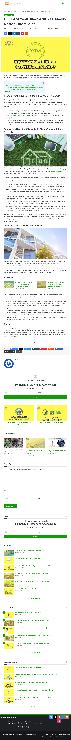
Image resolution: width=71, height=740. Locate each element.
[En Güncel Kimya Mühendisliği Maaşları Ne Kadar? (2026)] (9, 630)
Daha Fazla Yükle (35, 598)
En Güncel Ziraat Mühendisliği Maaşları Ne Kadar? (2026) (32, 643)
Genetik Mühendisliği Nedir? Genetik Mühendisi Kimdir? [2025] (34, 690)
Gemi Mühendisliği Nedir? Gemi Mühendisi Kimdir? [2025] (32, 682)
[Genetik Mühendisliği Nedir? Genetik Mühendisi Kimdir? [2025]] (9, 692)
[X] (20, 727)
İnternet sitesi (41, 498)
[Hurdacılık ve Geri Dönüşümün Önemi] (13, 443)
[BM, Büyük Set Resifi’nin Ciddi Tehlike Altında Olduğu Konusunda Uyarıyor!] (9, 284)
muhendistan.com (31, 734)
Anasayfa (7, 11)
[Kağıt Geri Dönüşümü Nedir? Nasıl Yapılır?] (9, 560)
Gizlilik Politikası (60, 737)
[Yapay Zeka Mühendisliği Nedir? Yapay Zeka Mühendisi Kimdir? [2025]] (9, 677)
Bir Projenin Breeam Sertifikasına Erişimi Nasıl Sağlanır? (23, 89)
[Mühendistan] (12, 3)
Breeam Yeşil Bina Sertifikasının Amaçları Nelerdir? (20, 85)
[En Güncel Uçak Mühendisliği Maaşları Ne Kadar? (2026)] (9, 638)
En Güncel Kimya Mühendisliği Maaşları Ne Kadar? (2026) (32, 628)
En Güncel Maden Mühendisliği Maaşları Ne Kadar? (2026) (33, 620)
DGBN (10, 328)
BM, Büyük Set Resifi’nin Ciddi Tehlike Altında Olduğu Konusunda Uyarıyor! (24, 284)
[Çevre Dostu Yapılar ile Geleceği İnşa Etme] (9, 553)
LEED (5, 328)
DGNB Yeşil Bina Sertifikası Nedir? (25, 589)
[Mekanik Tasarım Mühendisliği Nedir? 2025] (9, 669)
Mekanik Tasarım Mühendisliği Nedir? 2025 (28, 667)
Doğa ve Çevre (15, 11)
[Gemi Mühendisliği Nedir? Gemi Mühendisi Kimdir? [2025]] (9, 685)
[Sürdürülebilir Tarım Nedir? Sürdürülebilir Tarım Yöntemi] (9, 583)
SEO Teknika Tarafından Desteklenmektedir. (58, 734)
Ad (5, 491)
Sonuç (8, 91)
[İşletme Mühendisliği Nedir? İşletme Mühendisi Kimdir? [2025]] (9, 700)
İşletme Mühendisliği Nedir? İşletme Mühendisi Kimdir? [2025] (34, 697)
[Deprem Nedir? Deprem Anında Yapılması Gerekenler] (57, 443)
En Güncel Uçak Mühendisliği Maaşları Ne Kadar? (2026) (32, 635)
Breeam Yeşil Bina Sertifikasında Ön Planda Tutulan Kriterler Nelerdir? (25, 87)
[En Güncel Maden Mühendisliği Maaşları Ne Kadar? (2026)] (9, 623)
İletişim (67, 737)
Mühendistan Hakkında (48, 737)
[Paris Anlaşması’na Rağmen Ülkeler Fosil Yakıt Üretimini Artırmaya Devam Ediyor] (41, 284)
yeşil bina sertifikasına (21, 115)
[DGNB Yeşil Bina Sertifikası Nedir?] (9, 591)
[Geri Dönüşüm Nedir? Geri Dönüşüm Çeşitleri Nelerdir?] (9, 576)
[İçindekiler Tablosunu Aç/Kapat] (41, 83)
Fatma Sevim (8, 28)
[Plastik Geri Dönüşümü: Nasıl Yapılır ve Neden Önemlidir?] (9, 568)
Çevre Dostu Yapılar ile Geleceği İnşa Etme (28, 550)
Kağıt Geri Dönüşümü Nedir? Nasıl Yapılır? (28, 558)
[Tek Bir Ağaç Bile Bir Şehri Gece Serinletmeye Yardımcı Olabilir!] (35, 443)
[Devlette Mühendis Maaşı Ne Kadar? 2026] (9, 615)
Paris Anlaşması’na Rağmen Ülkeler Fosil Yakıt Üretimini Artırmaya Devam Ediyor (56, 284)
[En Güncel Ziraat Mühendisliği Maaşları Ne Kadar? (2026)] (9, 646)
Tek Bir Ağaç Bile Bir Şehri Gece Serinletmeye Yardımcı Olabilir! (34, 451)
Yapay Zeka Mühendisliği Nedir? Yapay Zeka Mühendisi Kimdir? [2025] (36, 674)
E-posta (6, 498)
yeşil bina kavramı (56, 171)
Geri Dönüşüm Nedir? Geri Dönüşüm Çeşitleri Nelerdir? (31, 573)
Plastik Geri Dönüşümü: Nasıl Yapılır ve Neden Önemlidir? (32, 566)
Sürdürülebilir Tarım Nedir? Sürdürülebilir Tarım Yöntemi (32, 581)
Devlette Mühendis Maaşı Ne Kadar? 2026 (28, 612)
